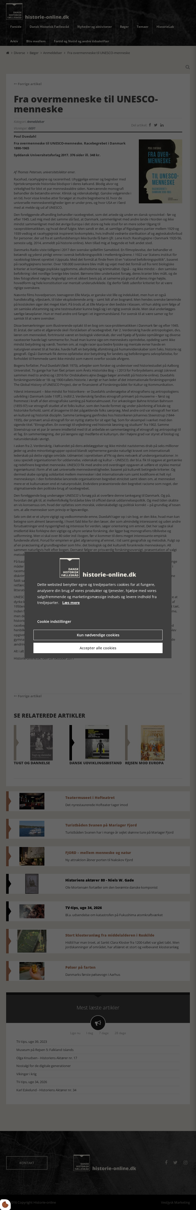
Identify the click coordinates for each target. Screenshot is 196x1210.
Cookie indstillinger (54, 621)
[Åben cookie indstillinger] (5, 1204)
